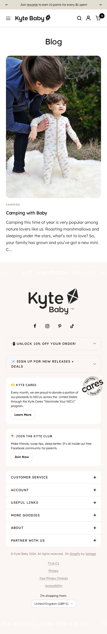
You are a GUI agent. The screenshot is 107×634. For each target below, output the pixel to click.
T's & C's (53, 563)
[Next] (100, 4)
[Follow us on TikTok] (72, 326)
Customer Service (29, 477)
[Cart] (98, 18)
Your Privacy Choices (53, 578)
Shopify (75, 554)
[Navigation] (8, 18)
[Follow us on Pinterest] (60, 326)
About (17, 528)
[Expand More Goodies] (95, 515)
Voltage (90, 554)
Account (20, 490)
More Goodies (25, 515)
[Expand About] (95, 528)
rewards (32, 4)
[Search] (79, 18)
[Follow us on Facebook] (35, 326)
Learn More (22, 415)
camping (13, 204)
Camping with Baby (26, 213)
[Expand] (94, 344)
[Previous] (6, 4)
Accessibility (53, 586)
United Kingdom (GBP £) (51, 604)
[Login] (88, 18)
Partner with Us (28, 540)
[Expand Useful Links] (95, 502)
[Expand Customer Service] (95, 477)
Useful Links (24, 502)
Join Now (21, 457)
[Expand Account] (95, 490)
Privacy (53, 571)
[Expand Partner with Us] (95, 540)
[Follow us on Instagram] (47, 326)
